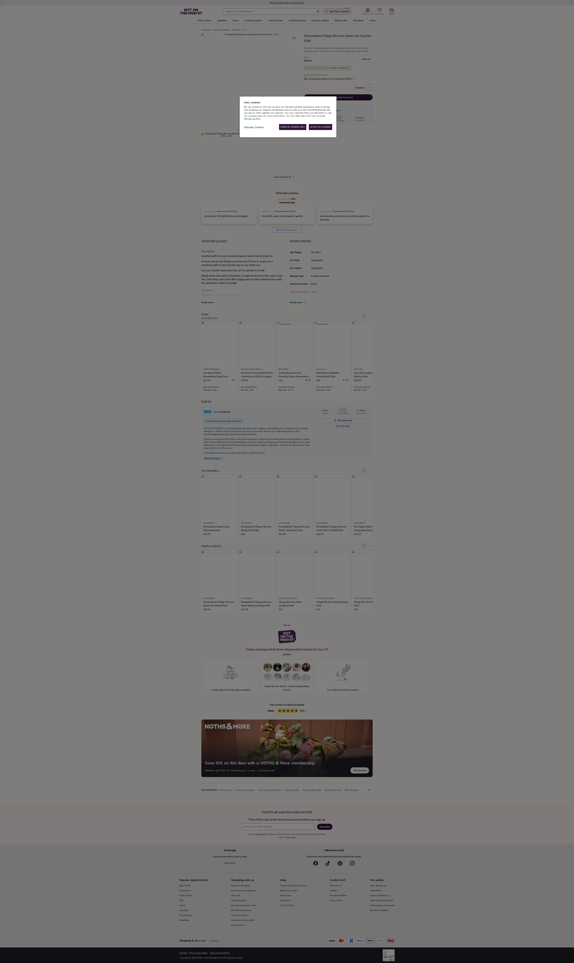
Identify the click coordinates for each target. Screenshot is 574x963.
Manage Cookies (254, 127)
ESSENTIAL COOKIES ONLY (293, 127)
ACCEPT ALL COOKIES (320, 127)
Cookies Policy (255, 116)
